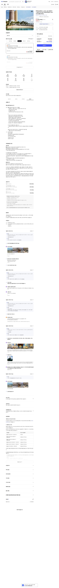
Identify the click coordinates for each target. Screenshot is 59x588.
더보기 (8, 262)
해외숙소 (5, 7)
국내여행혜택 (34, 7)
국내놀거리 (23, 7)
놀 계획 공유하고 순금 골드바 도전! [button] (15, 1)
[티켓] (8, 4)
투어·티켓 (14, 7)
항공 (2, 7)
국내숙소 (18, 7)
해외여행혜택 (28, 7)
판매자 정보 (8, 486)
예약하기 (44, 45)
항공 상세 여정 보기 (20, 89)
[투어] (4, 4)
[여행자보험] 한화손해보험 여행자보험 (13, 494)
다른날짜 (31, 38)
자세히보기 (9, 226)
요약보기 (31, 299)
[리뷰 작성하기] (33, 499)
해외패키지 (10, 7)
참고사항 (7, 490)
